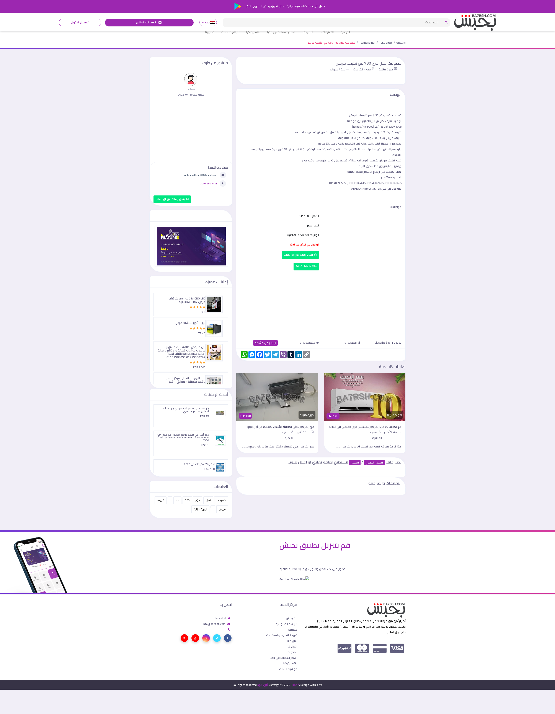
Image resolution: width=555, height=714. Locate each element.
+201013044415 (306, 266)
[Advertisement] (321, 302)
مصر (207, 22)
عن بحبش (291, 618)
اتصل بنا (209, 32)
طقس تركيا (253, 32)
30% (187, 500)
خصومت (221, 500)
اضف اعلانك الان (146, 22)
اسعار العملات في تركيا (281, 32)
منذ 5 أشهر (390, 432)
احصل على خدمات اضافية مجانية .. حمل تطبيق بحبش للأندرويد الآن (285, 6)
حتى (197, 500)
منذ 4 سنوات (337, 69)
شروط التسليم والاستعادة (281, 635)
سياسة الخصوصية (286, 623)
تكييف (160, 500)
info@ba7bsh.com (214, 623)
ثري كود (262, 685)
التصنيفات (328, 32)
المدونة (308, 32)
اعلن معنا (291, 640)
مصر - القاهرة (362, 69)
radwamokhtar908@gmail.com (200, 175)
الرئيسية (345, 32)
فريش (222, 509)
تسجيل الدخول (80, 22)
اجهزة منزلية (368, 42)
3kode (295, 685)
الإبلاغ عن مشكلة (265, 343)
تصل (208, 500)
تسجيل (355, 462)
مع (177, 500)
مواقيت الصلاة (230, 32)
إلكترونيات (386, 42)
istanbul (220, 618)
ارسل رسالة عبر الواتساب (299, 254)
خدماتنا (292, 629)
